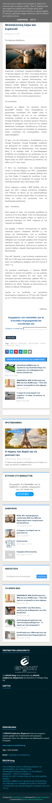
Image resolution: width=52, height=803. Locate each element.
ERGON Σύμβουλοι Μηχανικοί (32, 799)
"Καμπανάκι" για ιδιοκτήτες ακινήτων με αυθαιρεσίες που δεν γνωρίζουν (31, 610)
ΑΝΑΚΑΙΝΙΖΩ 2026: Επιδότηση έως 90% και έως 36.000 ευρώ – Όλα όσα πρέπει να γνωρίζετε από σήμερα (32, 382)
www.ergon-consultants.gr (14, 745)
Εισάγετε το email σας (14, 328)
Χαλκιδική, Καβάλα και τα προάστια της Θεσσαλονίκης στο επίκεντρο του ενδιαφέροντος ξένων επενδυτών (31, 369)
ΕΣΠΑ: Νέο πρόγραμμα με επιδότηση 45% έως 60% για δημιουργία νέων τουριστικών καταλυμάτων (30, 519)
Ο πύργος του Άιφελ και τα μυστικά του (21, 453)
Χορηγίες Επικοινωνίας (27, 552)
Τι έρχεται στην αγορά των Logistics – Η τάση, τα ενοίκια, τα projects (31, 395)
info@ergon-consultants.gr (19, 755)
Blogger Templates (42, 797)
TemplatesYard (17, 797)
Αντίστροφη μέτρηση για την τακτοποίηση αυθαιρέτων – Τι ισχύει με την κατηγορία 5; (30, 622)
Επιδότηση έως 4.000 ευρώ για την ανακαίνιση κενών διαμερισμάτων (31, 633)
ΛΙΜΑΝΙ (42, 343)
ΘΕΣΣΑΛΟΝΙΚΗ (33, 343)
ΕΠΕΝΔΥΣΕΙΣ (22, 343)
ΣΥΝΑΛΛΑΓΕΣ (9, 345)
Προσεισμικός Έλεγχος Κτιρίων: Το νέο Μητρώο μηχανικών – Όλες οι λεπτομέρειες (22, 772)
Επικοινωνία (22, 541)
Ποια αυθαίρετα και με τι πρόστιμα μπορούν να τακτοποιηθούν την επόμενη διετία (22, 767)
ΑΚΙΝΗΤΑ (13, 343)
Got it (33, 20)
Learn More (22, 20)
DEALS (18, 345)
